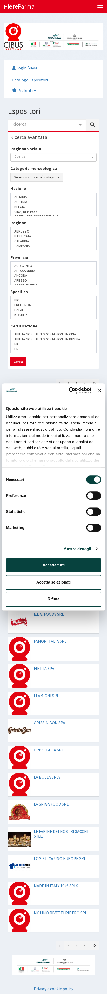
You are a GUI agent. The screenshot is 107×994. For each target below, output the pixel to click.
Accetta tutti (54, 565)
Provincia (19, 244)
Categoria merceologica (33, 168)
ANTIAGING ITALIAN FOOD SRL (61, 369)
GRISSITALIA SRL (49, 695)
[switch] (93, 495)
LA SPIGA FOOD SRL (51, 749)
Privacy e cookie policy (53, 934)
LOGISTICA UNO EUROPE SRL (60, 804)
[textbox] (13, 213)
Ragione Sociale (25, 148)
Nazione (18, 204)
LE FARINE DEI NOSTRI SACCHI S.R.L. (61, 779)
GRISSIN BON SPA (49, 668)
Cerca (18, 307)
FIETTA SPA (44, 614)
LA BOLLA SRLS (47, 722)
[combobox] (47, 125)
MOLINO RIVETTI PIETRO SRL (60, 858)
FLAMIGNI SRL (46, 641)
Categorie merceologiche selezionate (46, 187)
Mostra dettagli (77, 549)
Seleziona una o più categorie (37, 177)
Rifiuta (53, 599)
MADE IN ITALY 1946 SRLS (56, 831)
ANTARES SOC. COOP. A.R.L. (57, 342)
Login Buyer (26, 67)
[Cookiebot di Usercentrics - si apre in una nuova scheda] (69, 390)
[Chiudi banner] (99, 390)
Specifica (19, 265)
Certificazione (23, 285)
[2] (94, 329)
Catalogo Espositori (30, 80)
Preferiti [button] (25, 90)
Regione (18, 224)
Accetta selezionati (53, 582)
